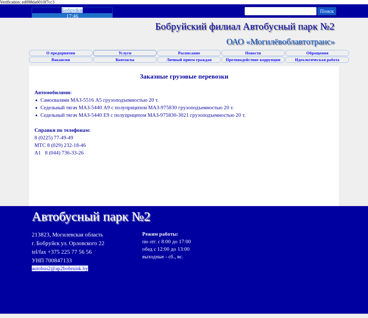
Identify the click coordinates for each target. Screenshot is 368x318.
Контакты (125, 60)
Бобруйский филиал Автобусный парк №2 (245, 26)
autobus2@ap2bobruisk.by (60, 268)
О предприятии (60, 53)
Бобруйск (72, 10)
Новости (253, 53)
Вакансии (60, 60)
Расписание (189, 53)
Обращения (317, 53)
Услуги (125, 53)
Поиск (327, 11)
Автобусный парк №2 (91, 216)
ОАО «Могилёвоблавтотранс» (280, 41)
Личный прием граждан (189, 60)
